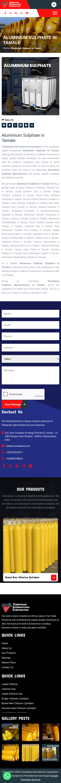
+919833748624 (14, 458)
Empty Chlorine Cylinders (15, 698)
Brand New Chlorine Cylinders (18, 703)
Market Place (9, 662)
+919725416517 (14, 452)
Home (5, 643)
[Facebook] (5, 13)
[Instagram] (21, 13)
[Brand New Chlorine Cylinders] (19, 578)
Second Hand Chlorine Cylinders (19, 708)
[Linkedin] (16, 13)
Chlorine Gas (9, 689)
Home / (7, 48)
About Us (6, 648)
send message (13, 404)
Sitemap (6, 657)
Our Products (9, 653)
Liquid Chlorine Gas (12, 693)
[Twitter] (10, 13)
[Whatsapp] (7, 776)
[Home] (11, 4)
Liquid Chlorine (9, 684)
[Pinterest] (27, 13)
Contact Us (8, 667)
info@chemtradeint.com (18, 446)
